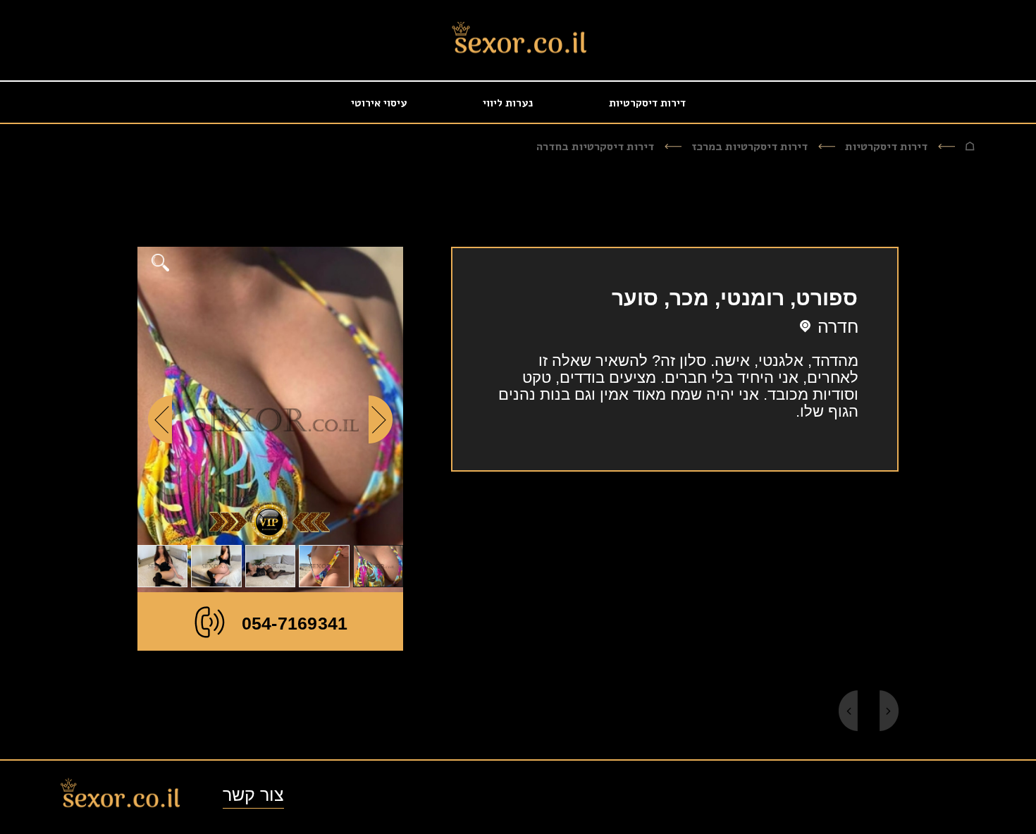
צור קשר (253, 794)
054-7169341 (295, 623)
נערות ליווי (508, 103)
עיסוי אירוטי (379, 103)
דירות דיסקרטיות (647, 103)
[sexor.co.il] (518, 42)
